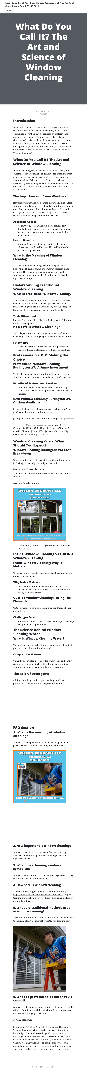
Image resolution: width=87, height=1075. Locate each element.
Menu (9, 10)
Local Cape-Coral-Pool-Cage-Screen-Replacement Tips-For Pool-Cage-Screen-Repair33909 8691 (39, 4)
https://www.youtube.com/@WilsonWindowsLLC (38, 894)
